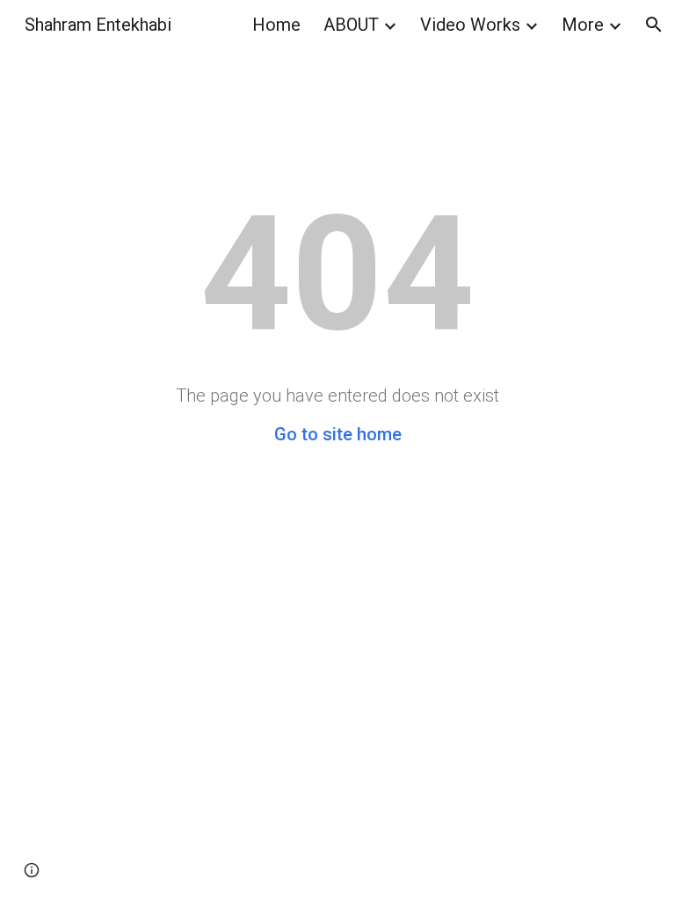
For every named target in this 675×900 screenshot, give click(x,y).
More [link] (583, 24)
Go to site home (338, 434)
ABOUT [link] (351, 24)
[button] (654, 25)
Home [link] (276, 24)
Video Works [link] (470, 24)
